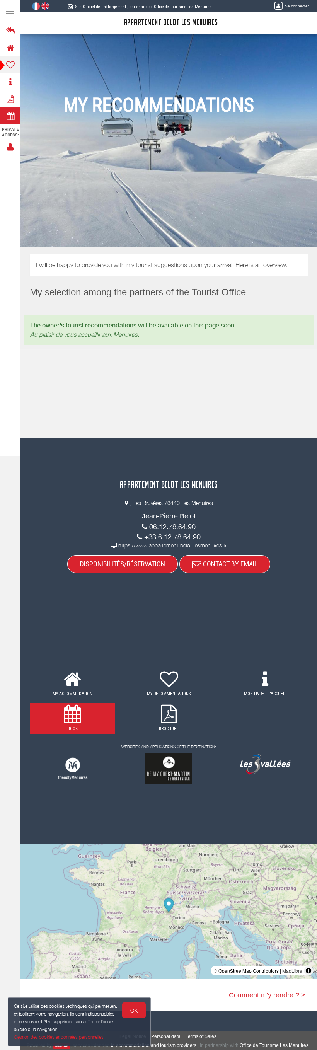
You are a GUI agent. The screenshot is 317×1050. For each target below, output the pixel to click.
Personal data (166, 1036)
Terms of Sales (201, 1036)
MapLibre (292, 970)
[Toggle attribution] (308, 970)
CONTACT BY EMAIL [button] (229, 564)
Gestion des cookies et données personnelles (59, 1037)
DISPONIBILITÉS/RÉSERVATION (122, 564)
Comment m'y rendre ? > (267, 995)
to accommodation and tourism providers (153, 1045)
